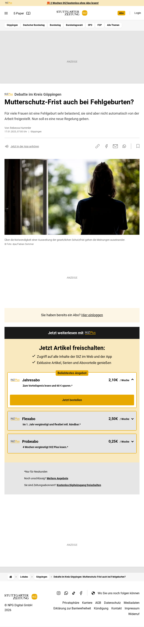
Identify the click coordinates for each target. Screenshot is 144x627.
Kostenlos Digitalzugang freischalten (79, 485)
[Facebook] (81, 593)
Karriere (87, 603)
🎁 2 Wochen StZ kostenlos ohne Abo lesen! (73, 2)
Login (137, 12)
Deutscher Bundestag (34, 25)
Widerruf (134, 614)
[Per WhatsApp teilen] (124, 146)
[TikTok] (74, 593)
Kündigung (101, 608)
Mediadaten (132, 603)
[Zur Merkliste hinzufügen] (137, 146)
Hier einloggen (92, 315)
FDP (100, 25)
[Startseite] (11, 577)
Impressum (132, 608)
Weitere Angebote (57, 478)
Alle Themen (113, 25)
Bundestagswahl (74, 25)
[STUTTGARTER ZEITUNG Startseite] (72, 13)
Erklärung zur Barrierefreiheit (72, 608)
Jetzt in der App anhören (24, 146)
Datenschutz (112, 603)
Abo (121, 13)
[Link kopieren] (97, 146)
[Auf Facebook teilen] (106, 146)
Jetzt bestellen (72, 400)
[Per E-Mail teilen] (115, 146)
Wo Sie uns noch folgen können (119, 593)
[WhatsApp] (66, 593)
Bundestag (55, 25)
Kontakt (116, 608)
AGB (98, 603)
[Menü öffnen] (6, 13)
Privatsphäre (70, 603)
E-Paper (19, 13)
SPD (90, 25)
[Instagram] (59, 593)
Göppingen (12, 25)
